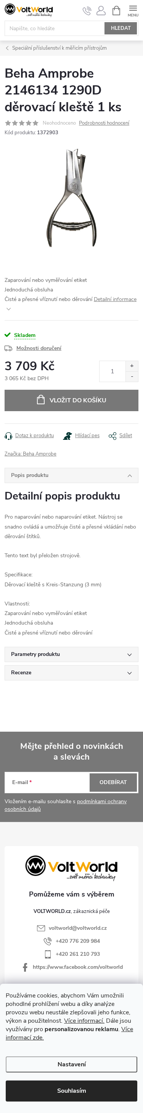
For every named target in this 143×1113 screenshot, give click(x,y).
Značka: (30, 454)
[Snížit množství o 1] (131, 376)
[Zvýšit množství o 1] (131, 366)
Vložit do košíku (78, 400)
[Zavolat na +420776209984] (87, 11)
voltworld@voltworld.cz (78, 928)
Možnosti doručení (38, 348)
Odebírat (113, 782)
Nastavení (72, 1064)
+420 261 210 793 (78, 954)
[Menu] (133, 10)
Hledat (121, 28)
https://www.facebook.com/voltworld (78, 967)
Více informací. (84, 1021)
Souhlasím (71, 1091)
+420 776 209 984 (78, 941)
